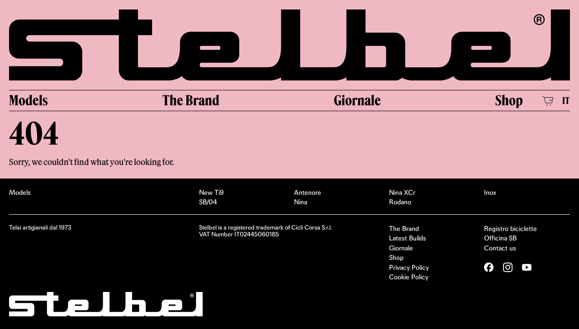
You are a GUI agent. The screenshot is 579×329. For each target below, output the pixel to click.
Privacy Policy (409, 267)
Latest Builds (407, 238)
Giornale (357, 100)
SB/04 (208, 202)
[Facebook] (489, 267)
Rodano (400, 202)
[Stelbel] (289, 44)
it (566, 100)
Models (28, 100)
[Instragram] (508, 267)
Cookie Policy (408, 277)
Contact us (500, 248)
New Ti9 (211, 192)
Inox (490, 192)
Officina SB (500, 238)
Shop (509, 100)
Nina (300, 202)
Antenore (307, 192)
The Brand (190, 100)
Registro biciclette (510, 229)
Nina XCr (402, 192)
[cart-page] (547, 101)
